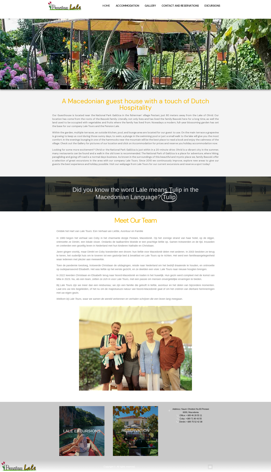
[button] (3, 54)
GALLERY (150, 5)
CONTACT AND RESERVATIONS (180, 5)
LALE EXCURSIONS (81, 431)
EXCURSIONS (212, 5)
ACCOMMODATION (127, 5)
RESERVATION (135, 430)
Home (106, 5)
